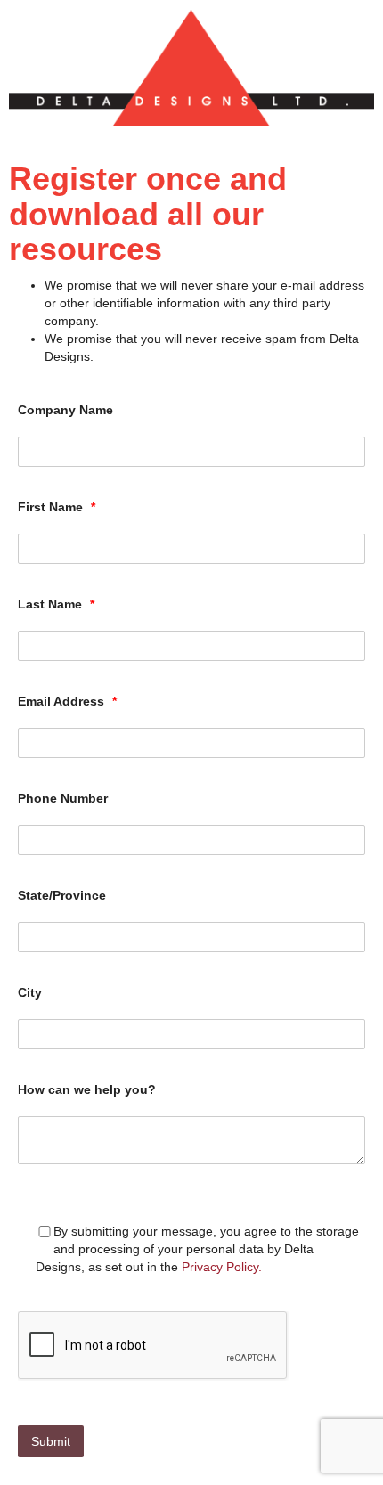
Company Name (65, 410)
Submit (50, 1441)
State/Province (62, 895)
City (30, 992)
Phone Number (63, 798)
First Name (56, 507)
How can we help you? (87, 1089)
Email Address (67, 701)
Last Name (56, 604)
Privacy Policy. (222, 1267)
